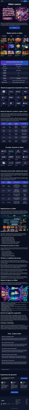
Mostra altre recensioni (14, 392)
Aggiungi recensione (24, 378)
